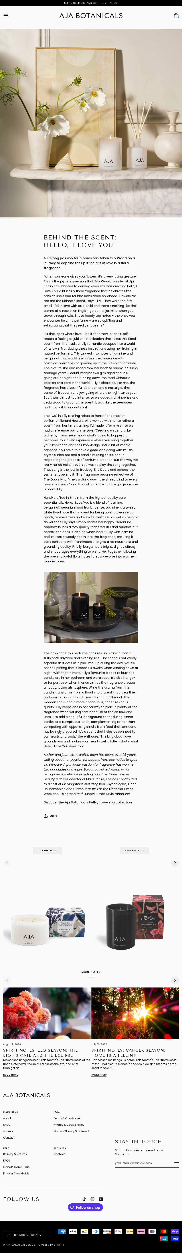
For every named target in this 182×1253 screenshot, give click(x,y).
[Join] (175, 1162)
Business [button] (59, 1148)
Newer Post (134, 850)
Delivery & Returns (15, 1154)
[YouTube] (101, 1199)
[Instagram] (93, 1199)
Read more (10, 1075)
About (7, 1118)
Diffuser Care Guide (16, 1173)
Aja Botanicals (16, 1245)
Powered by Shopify (51, 1245)
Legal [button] (57, 1112)
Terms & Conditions (66, 1118)
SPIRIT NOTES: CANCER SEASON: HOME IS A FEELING (128, 1053)
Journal (8, 1131)
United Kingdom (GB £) (22, 1235)
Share (53, 816)
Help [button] (6, 1148)
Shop (6, 1125)
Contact (8, 1137)
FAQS (6, 1160)
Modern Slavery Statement (71, 1131)
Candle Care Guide (16, 1167)
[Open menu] (9, 15)
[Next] (175, 863)
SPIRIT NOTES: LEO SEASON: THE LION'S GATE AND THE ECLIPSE (40, 1053)
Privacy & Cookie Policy (68, 1125)
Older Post (47, 850)
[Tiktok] (84, 1199)
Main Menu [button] (10, 1112)
